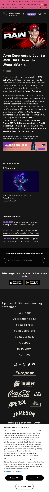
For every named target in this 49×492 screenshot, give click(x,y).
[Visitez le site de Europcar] (24, 373)
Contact (24, 354)
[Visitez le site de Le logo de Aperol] (17, 404)
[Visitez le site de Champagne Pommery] (35, 403)
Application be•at (24, 319)
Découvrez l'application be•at (28, 146)
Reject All (14, 478)
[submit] (42, 260)
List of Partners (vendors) (13, 471)
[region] (24, 458)
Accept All (34, 478)
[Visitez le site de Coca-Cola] (19, 393)
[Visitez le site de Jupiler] (24, 383)
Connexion (31, 14)
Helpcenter (24, 348)
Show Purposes (24, 486)
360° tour (24, 313)
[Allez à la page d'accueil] (13, 14)
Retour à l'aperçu (13, 163)
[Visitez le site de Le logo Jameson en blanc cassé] (24, 414)
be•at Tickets (24, 324)
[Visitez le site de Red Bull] (37, 394)
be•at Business (24, 336)
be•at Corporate (24, 330)
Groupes (24, 342)
